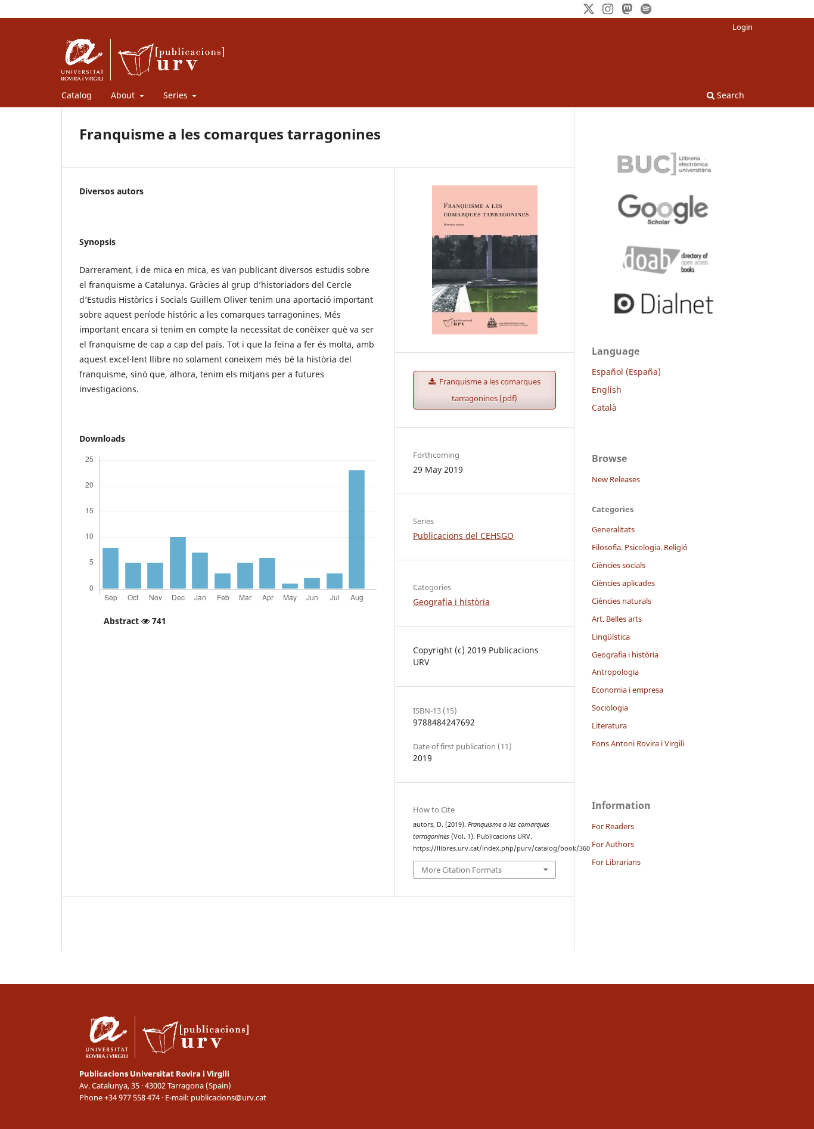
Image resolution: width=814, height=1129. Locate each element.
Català (604, 407)
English (607, 389)
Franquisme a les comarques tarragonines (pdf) (488, 390)
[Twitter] (588, 9)
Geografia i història (451, 601)
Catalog (76, 95)
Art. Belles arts (617, 618)
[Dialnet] (663, 301)
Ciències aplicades (623, 583)
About (124, 95)
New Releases (616, 479)
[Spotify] (646, 9)
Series (176, 95)
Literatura (609, 725)
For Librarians (616, 862)
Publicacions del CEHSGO (463, 535)
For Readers (613, 826)
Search (729, 95)
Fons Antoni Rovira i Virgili (638, 743)
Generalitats (613, 529)
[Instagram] (607, 9)
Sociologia (610, 707)
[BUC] (663, 161)
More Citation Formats (461, 869)
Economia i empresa (627, 689)
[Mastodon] (627, 9)
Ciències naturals (621, 600)
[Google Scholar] (663, 209)
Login (742, 26)
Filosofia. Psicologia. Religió (640, 547)
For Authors (613, 844)
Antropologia (615, 671)
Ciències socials (618, 565)
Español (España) (626, 371)
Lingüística (611, 636)
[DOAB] (663, 257)
